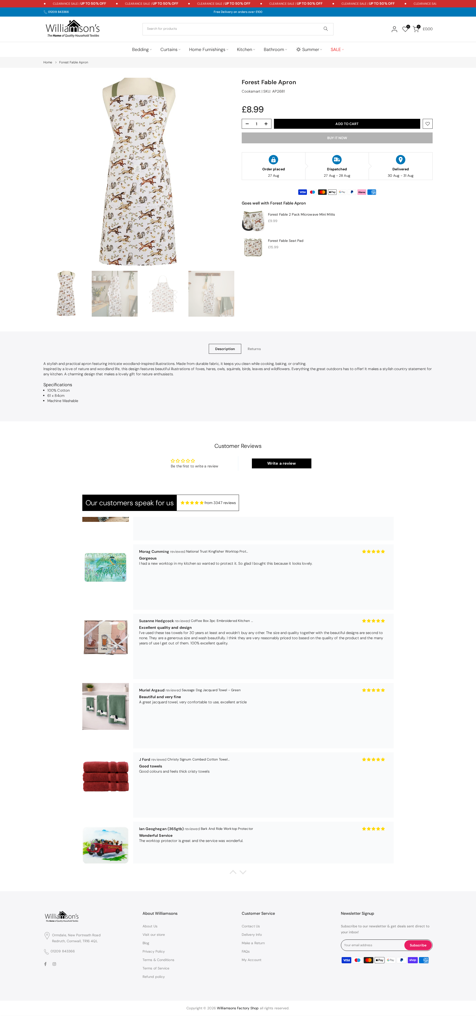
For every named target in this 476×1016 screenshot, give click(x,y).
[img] (192, 503)
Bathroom (274, 49)
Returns (254, 348)
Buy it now (337, 138)
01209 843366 (58, 12)
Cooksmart (251, 91)
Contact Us (251, 926)
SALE (336, 49)
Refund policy (154, 976)
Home (47, 62)
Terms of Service (156, 968)
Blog (146, 943)
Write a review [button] (281, 463)
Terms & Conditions (158, 960)
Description (225, 348)
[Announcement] (67, 3)
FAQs (246, 951)
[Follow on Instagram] (54, 964)
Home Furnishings (207, 49)
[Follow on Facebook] (45, 964)
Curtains (169, 49)
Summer (310, 49)
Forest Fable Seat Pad (285, 240)
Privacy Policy (154, 951)
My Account (251, 960)
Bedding (140, 49)
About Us (150, 926)
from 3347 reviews (220, 502)
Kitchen (244, 49)
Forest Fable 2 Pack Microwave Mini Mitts (301, 214)
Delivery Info (252, 934)
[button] (233, 873)
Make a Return (253, 943)
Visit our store (154, 934)
